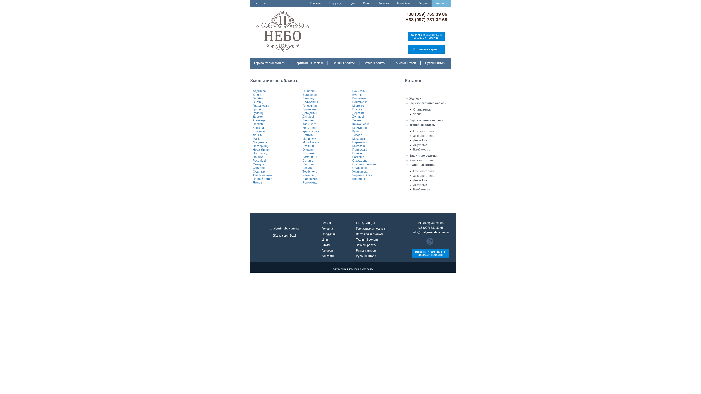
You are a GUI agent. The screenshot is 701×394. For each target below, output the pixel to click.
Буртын (357, 94)
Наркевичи (359, 142)
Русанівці (259, 160)
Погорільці (260, 153)
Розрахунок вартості (426, 49)
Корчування (360, 127)
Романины (309, 157)
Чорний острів (262, 178)
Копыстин (309, 127)
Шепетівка (359, 178)
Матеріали (403, 3)
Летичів (307, 135)
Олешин (308, 149)
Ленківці (258, 135)
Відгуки (423, 3)
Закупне (308, 120)
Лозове (357, 135)
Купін (355, 131)
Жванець (259, 120)
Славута (258, 164)
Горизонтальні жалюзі (269, 63)
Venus (417, 114)
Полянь (357, 153)
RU (265, 3)
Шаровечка (310, 178)
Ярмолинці (309, 182)
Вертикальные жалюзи (426, 120)
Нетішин (308, 146)
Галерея (384, 3)
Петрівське (359, 149)
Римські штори (405, 63)
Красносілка (310, 131)
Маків (257, 138)
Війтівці (258, 102)
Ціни (352, 3)
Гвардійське (261, 105)
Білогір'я (259, 94)
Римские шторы (421, 160)
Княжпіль (259, 127)
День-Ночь (420, 140)
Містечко (358, 105)
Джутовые (420, 144)
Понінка (258, 157)
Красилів (259, 131)
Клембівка (309, 124)
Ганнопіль (309, 91)
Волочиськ (359, 102)
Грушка (357, 109)
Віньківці (308, 98)
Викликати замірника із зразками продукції (426, 36)
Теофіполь (309, 171)
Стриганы (259, 167)
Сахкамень (359, 160)
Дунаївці (308, 116)
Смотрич (308, 164)
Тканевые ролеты (422, 124)
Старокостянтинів (364, 164)
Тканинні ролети (343, 63)
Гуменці (258, 113)
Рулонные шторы (422, 164)
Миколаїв (358, 146)
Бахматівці (359, 91)
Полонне (308, 153)
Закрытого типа (423, 135)
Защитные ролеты (423, 155)
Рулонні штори (435, 63)
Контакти (441, 3)
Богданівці (309, 94)
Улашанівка (360, 171)
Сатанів (307, 160)
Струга (307, 167)
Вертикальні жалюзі (308, 63)
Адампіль (259, 91)
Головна (315, 3)
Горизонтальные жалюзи (427, 103)
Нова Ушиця (261, 149)
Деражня (358, 113)
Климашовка (360, 124)
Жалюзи (415, 98)
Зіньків (357, 120)
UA (255, 3)
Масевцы (358, 138)
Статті (367, 3)
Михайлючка (310, 142)
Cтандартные (422, 109)
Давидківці (309, 113)
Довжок (258, 116)
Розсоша (358, 157)
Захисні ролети (375, 63)
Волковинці (310, 102)
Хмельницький (262, 175)
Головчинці (309, 105)
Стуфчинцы (360, 167)
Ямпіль (258, 182)
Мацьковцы (260, 142)
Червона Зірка (362, 175)
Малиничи (309, 138)
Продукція (335, 3)
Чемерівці (309, 175)
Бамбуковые (421, 149)
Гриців (257, 109)
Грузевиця (309, 109)
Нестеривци (261, 146)
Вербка (258, 98)
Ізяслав (258, 123)
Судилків (259, 171)
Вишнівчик (359, 98)
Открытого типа (423, 131)
